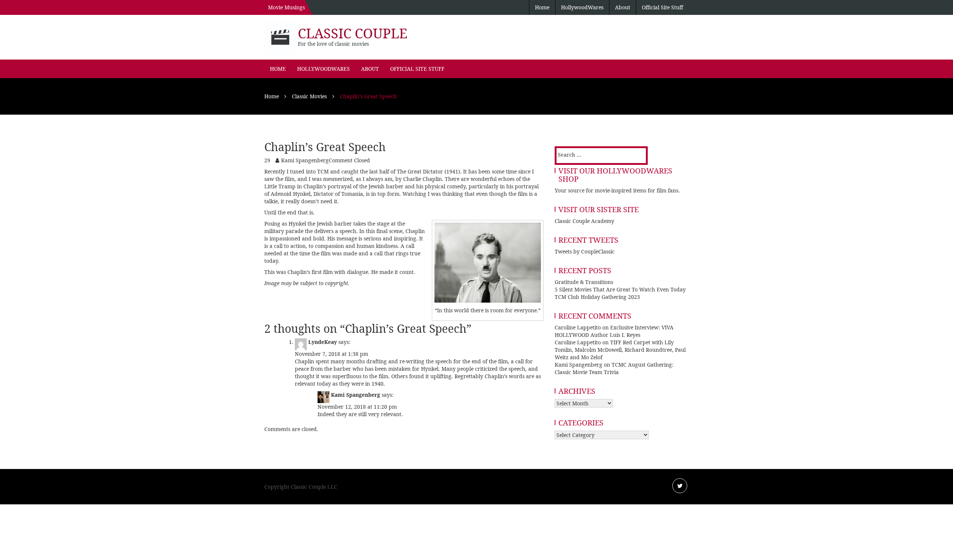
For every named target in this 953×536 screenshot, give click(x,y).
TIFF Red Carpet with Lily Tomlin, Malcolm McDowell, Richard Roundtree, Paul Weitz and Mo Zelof (620, 350)
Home (542, 7)
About (622, 7)
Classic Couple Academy (584, 220)
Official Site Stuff (662, 7)
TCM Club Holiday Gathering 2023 (597, 296)
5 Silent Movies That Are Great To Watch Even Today (620, 289)
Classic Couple (352, 33)
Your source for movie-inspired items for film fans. (617, 190)
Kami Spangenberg (305, 160)
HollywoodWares (582, 7)
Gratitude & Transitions (584, 281)
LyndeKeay (322, 341)
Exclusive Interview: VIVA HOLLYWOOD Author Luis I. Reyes (614, 331)
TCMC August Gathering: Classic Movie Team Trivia (614, 368)
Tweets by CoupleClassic (585, 251)
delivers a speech (335, 230)
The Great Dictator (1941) (428, 171)
